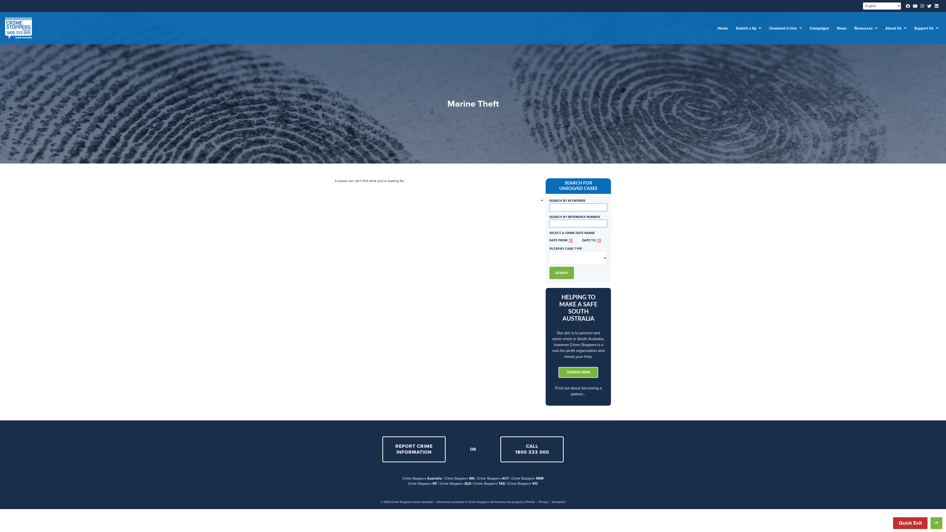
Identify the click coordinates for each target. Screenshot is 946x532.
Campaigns (819, 28)
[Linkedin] (936, 6)
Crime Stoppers (422, 478)
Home (723, 28)
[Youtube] (915, 6)
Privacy (543, 502)
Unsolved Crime (783, 28)
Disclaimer (559, 502)
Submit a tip (746, 28)
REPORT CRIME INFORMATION (414, 449)
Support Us (923, 28)
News (841, 28)
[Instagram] (922, 6)
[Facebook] (908, 6)
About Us (893, 28)
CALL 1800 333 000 (532, 449)
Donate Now (578, 372)
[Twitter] (929, 6)
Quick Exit (910, 523)
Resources (863, 28)
